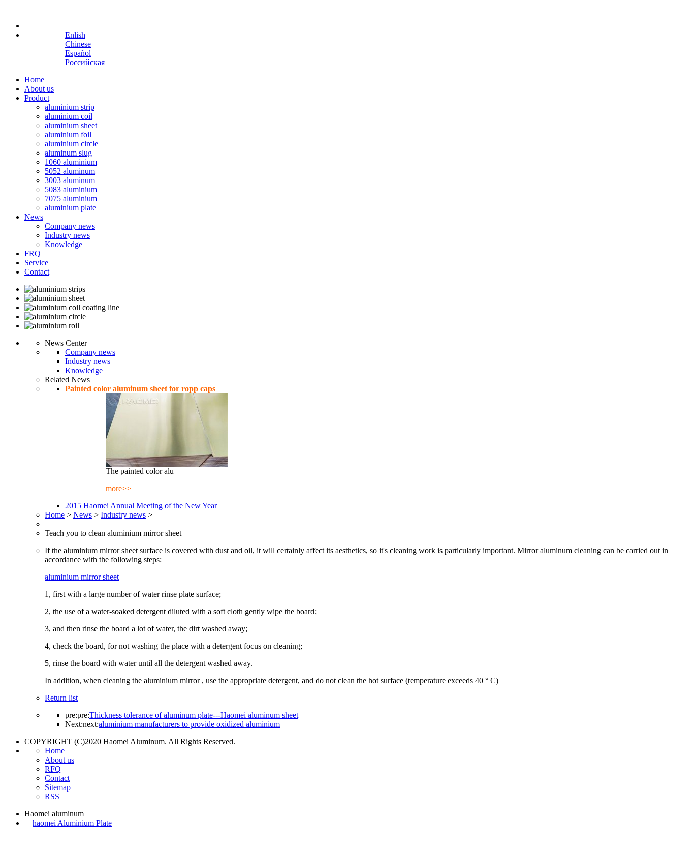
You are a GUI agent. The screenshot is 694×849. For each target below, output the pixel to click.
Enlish (75, 35)
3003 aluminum (70, 180)
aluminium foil (68, 134)
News (33, 217)
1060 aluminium (71, 162)
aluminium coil (68, 116)
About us (39, 88)
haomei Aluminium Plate (72, 822)
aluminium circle (71, 143)
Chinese (78, 44)
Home (34, 79)
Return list (61, 697)
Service (36, 262)
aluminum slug (68, 152)
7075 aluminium (71, 198)
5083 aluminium (71, 189)
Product (36, 98)
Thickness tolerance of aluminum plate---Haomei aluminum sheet (193, 715)
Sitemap (58, 787)
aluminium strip (69, 107)
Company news (70, 226)
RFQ (53, 769)
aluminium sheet (71, 125)
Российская (85, 62)
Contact (36, 271)
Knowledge (63, 244)
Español (78, 53)
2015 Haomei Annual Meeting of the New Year (141, 505)
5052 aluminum (70, 171)
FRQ (32, 253)
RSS (52, 796)
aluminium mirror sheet (82, 576)
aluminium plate (70, 207)
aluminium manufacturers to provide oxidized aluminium (189, 724)
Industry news (67, 235)
